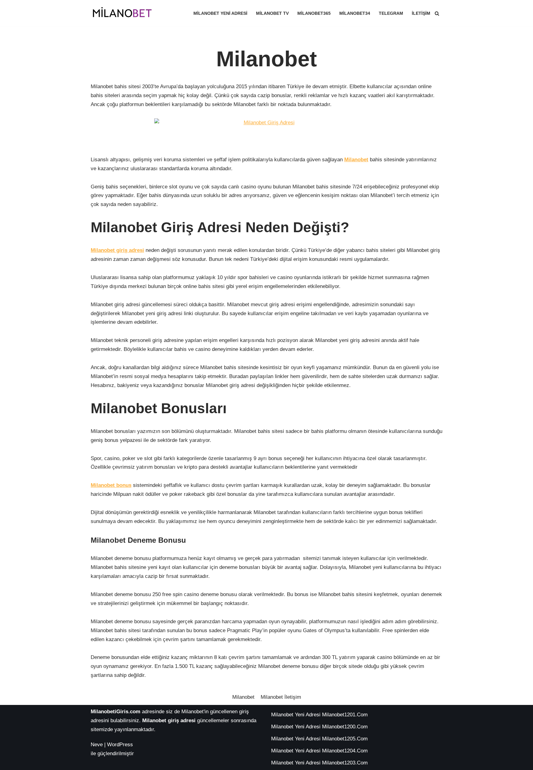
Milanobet (243, 697)
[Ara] (437, 13)
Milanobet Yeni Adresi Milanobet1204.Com (319, 751)
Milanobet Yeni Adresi (220, 13)
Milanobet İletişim (281, 697)
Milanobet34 (354, 13)
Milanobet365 (314, 13)
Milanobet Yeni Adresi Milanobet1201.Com (319, 715)
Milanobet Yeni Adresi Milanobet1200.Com (319, 727)
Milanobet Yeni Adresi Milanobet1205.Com (319, 739)
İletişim (421, 13)
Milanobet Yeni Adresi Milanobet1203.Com (319, 763)
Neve (97, 744)
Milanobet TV (272, 13)
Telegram (391, 13)
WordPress (120, 744)
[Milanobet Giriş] (123, 13)
